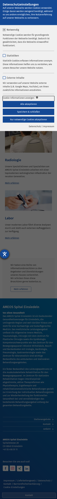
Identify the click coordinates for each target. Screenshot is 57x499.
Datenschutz (35, 126)
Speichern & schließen (28, 111)
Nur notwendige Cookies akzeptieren (28, 119)
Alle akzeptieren (28, 104)
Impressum (48, 126)
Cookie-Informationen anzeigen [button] (19, 98)
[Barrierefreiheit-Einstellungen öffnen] (4, 254)
